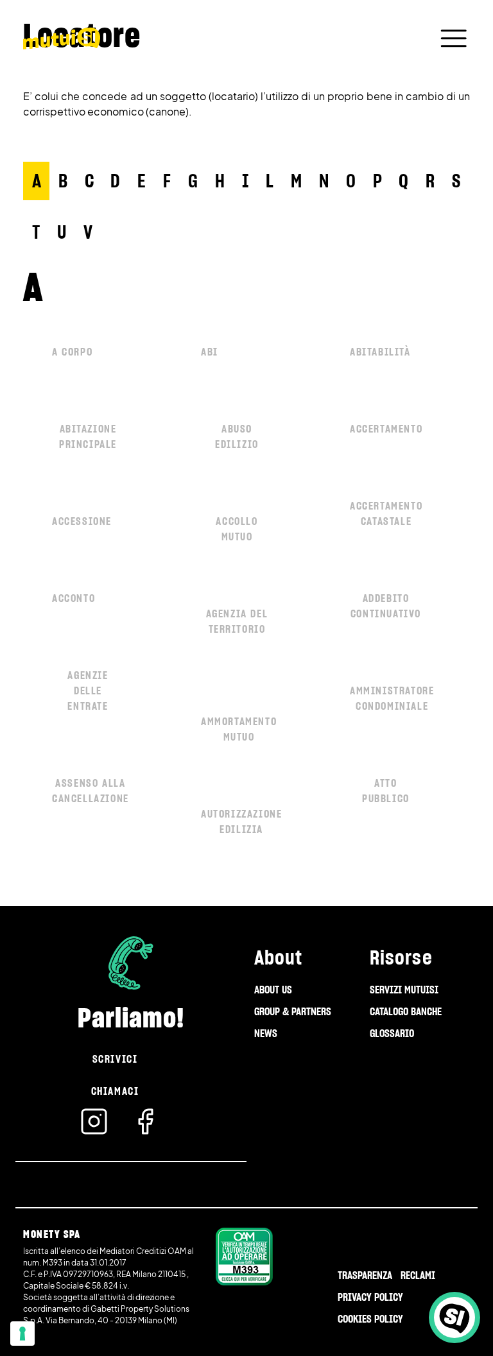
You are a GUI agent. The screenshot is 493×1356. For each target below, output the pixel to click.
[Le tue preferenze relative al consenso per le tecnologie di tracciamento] (22, 1333)
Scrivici (115, 1058)
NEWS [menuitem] (265, 1033)
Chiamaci (115, 1091)
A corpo (72, 351)
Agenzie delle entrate (87, 690)
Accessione (82, 521)
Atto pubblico (386, 791)
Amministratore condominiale (392, 698)
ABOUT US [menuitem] (273, 989)
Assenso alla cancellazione (90, 791)
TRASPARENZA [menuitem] (365, 1275)
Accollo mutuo (236, 529)
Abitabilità (380, 351)
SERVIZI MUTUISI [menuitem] (404, 989)
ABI (209, 351)
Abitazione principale (88, 436)
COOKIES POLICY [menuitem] (370, 1318)
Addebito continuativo (385, 606)
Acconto (73, 598)
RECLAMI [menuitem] (418, 1275)
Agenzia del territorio (237, 621)
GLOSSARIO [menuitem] (392, 1033)
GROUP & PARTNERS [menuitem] (292, 1011)
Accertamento (386, 428)
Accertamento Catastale (386, 513)
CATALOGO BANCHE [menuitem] (406, 1011)
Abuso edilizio (237, 436)
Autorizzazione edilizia (241, 821)
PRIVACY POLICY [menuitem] (370, 1297)
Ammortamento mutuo (239, 729)
